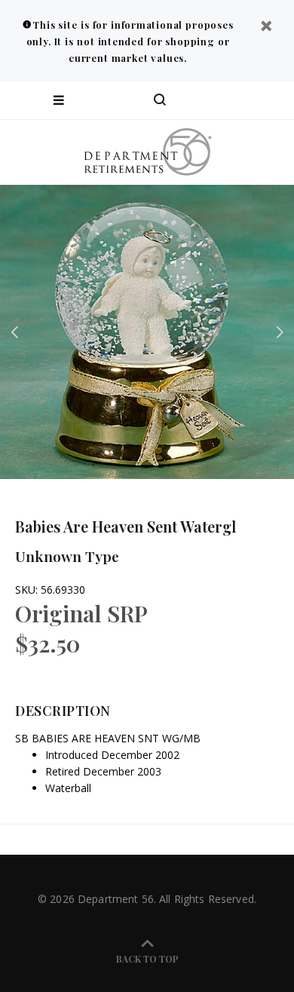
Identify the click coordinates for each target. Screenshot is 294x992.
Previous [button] (14, 332)
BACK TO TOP (147, 959)
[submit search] (222, 100)
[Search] (159, 100)
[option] (147, 332)
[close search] (269, 100)
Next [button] (279, 332)
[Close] (266, 27)
